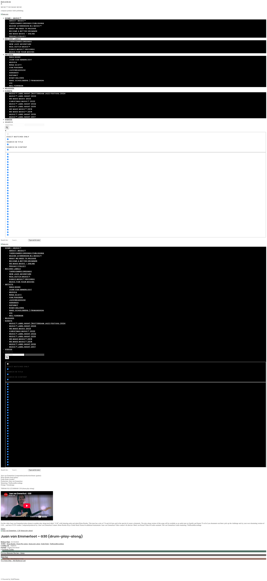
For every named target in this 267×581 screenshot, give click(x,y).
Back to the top (6, 2)
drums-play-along (34, 544)
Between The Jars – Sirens (13, 553)
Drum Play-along (22, 544)
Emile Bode (45, 544)
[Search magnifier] (7, 127)
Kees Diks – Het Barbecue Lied (13, 561)
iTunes (3, 529)
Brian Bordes (11, 544)
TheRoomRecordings (57, 544)
